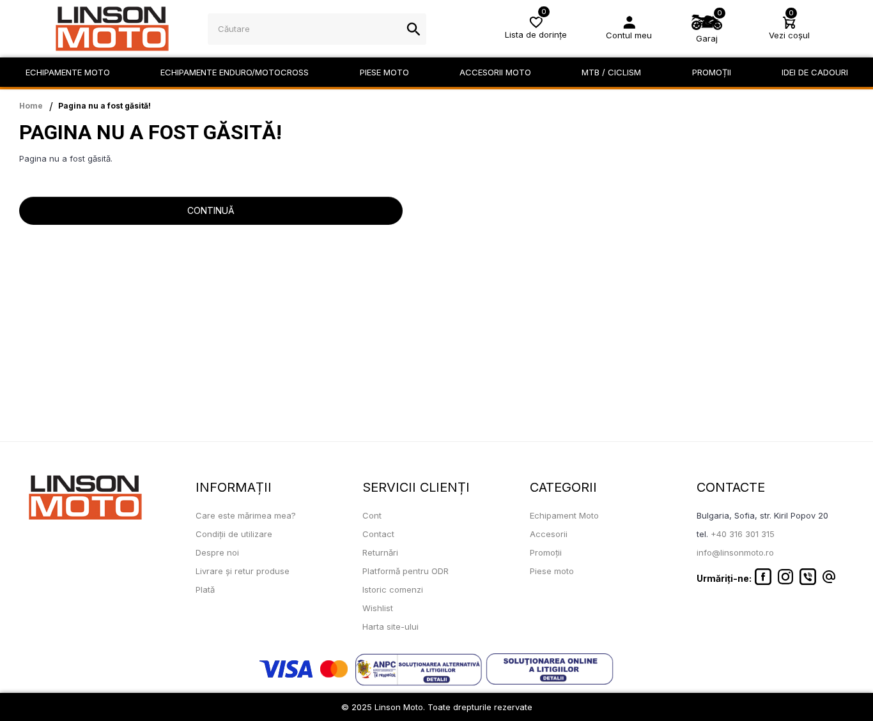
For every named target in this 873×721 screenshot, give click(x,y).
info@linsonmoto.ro (735, 552)
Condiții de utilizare (234, 534)
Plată (205, 589)
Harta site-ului (390, 626)
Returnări (380, 552)
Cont (372, 515)
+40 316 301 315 (743, 534)
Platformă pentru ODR (405, 571)
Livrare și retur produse (243, 571)
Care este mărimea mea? (246, 515)
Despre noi (217, 552)
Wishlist (377, 608)
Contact (378, 534)
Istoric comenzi (392, 589)
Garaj (707, 38)
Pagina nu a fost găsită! (104, 105)
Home (31, 105)
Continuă (211, 210)
